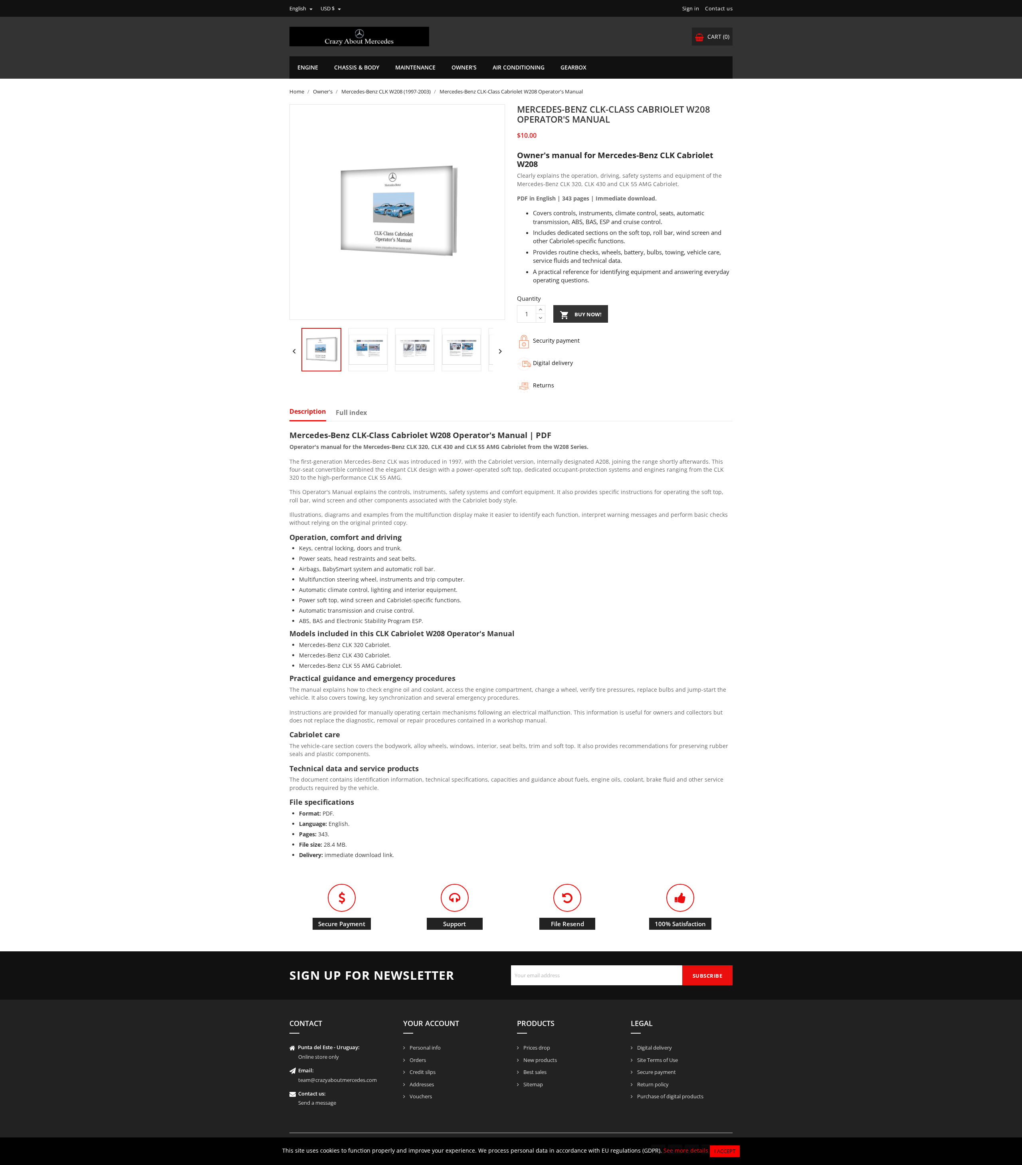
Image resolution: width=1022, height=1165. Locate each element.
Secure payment (656, 1072)
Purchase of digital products (669, 1096)
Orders (417, 1060)
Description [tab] (307, 412)
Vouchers (420, 1096)
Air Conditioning (519, 67)
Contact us (719, 8)
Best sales (534, 1072)
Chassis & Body (356, 67)
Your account (431, 1023)
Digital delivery (654, 1047)
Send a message (317, 1102)
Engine (307, 67)
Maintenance (415, 67)
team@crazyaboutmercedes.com (337, 1080)
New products (539, 1060)
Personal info (424, 1047)
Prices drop (536, 1047)
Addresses (421, 1084)
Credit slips (422, 1072)
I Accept (724, 1151)
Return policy (652, 1084)
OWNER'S (464, 67)
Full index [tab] (351, 413)
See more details (686, 1150)
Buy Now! (581, 315)
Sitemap (532, 1084)
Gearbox (573, 67)
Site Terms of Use (657, 1060)
